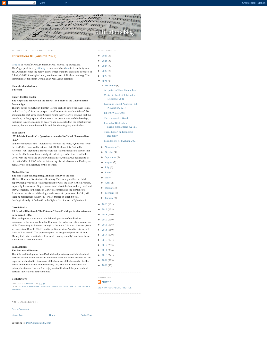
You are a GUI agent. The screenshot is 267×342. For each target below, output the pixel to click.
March (108, 187)
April (108, 182)
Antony (106, 282)
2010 (105, 255)
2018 (105, 214)
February (110, 192)
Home (52, 315)
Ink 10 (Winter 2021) (115, 113)
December (110, 85)
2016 (105, 224)
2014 (105, 234)
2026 (105, 55)
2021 (105, 81)
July (107, 167)
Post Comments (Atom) (38, 322)
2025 (105, 60)
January (109, 198)
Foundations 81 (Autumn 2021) (120, 140)
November (110, 147)
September (111, 157)
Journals (84, 286)
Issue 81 (16, 64)
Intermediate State (64, 286)
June (107, 172)
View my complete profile (115, 288)
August (109, 162)
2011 (105, 250)
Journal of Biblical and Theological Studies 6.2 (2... (120, 125)
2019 (105, 209)
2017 (105, 219)
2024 (105, 65)
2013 (105, 240)
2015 (105, 229)
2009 (105, 260)
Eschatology (30, 286)
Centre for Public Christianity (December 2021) (119, 97)
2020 (105, 204)
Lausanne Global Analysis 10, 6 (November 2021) (121, 105)
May (107, 177)
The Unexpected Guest (116, 118)
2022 (105, 76)
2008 (105, 265)
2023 (105, 71)
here (67, 68)
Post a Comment (20, 309)
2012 (105, 245)
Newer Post (17, 315)
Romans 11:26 (20, 289)
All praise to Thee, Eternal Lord (120, 90)
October (109, 152)
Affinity (41, 68)
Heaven (45, 286)
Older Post (86, 315)
